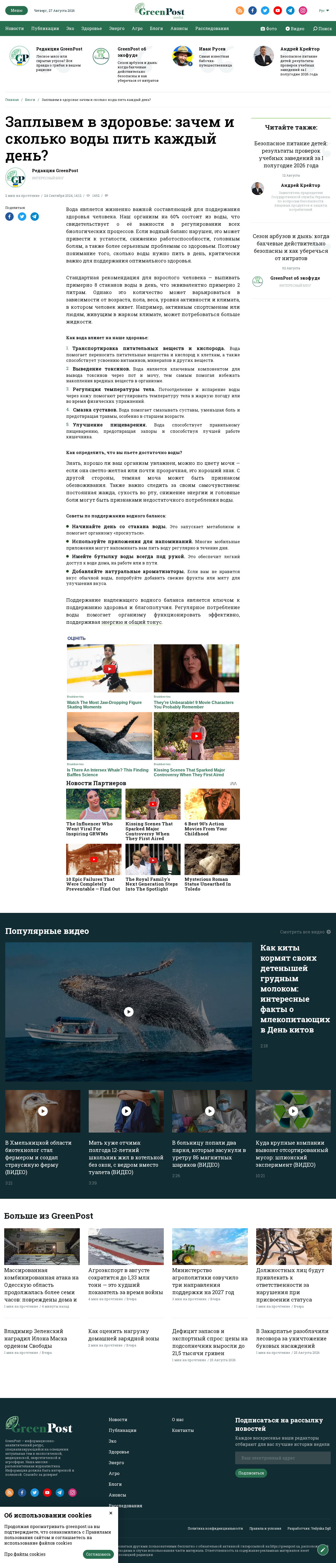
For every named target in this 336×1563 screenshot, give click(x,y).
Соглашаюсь (98, 1554)
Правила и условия (265, 1528)
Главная (12, 99)
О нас (178, 1419)
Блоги (156, 28)
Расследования (212, 28)
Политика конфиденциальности (215, 1528)
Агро (137, 28)
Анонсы (179, 28)
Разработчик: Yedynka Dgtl (309, 1528)
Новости (14, 28)
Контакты (183, 1430)
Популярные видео (47, 930)
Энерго (116, 28)
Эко (70, 28)
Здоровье (91, 28)
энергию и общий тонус (131, 622)
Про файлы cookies (24, 1554)
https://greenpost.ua (285, 1546)
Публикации (45, 28)
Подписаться (251, 1473)
